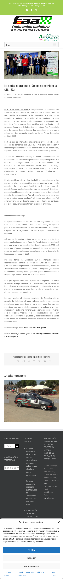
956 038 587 (52, 486)
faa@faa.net (40, 6)
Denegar (31, 558)
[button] (58, 522)
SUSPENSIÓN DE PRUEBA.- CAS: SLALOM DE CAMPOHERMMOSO (32, 516)
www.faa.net (49, 498)
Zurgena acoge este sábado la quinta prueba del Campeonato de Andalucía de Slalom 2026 (31, 493)
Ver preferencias (31, 566)
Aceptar (31, 550)
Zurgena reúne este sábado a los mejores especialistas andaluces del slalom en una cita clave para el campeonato (31, 461)
